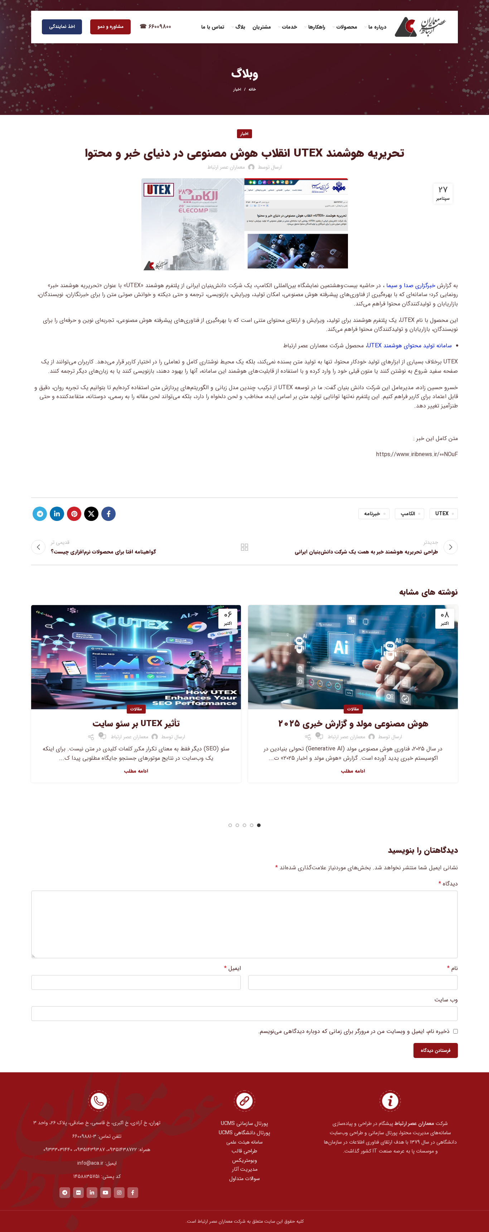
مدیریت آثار (244, 1169)
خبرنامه (372, 514)
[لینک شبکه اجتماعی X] (91, 514)
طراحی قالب (244, 1151)
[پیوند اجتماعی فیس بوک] (108, 514)
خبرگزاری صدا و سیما (409, 285)
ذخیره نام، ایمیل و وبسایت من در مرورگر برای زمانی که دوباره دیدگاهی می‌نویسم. (354, 1031)
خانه (252, 90)
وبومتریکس (244, 1160)
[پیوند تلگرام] (40, 514)
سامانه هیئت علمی (244, 1142)
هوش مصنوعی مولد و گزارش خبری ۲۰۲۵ (353, 724)
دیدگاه (448, 883)
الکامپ (408, 514)
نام (452, 968)
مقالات (353, 709)
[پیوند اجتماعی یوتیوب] (105, 1192)
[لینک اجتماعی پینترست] (74, 514)
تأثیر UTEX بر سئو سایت (136, 724)
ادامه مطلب (353, 771)
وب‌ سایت (446, 999)
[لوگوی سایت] (420, 26)
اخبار (237, 90)
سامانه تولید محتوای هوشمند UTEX (409, 345)
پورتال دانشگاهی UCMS (244, 1133)
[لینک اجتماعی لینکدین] (57, 514)
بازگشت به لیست (245, 547)
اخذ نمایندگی (62, 26)
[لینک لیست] (98, 1136)
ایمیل (232, 968)
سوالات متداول (244, 1179)
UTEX (442, 514)
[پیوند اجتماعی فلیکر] (78, 1192)
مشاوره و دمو (110, 26)
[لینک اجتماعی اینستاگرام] (119, 1192)
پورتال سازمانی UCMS (244, 1124)
